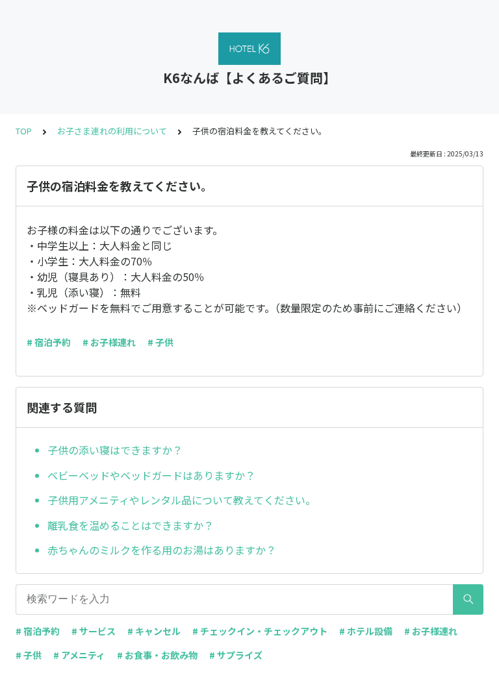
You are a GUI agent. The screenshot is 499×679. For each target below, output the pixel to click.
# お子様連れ (109, 342)
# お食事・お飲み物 (157, 654)
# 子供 (160, 342)
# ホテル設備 (365, 630)
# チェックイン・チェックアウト (259, 630)
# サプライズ (235, 654)
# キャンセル (154, 630)
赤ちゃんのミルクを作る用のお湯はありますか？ (161, 550)
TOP (24, 131)
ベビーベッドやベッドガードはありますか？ (151, 475)
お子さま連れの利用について (112, 131)
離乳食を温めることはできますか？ (130, 525)
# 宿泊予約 (49, 342)
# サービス (93, 630)
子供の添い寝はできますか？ (115, 450)
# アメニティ (79, 654)
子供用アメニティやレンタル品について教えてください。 (181, 500)
